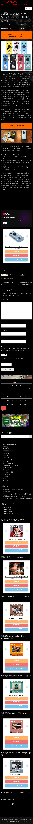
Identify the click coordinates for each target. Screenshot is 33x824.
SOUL (5, 461)
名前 (3, 322)
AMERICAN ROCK (8, 444)
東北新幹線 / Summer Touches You (13, 489)
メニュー (28, 8)
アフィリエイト (7, 467)
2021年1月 (6, 507)
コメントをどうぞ (22, 24)
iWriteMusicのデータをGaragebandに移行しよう (17, 494)
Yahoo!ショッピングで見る (16, 259)
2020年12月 (6, 509)
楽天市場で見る (16, 255)
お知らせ (5, 474)
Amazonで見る (16, 251)
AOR (4, 447)
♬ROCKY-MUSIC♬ (9, 2)
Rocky (14, 24)
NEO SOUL (6, 459)
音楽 (11, 278)
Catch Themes (24, 821)
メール (4, 330)
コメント (4, 299)
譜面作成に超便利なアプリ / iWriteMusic (14, 496)
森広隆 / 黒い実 (7, 492)
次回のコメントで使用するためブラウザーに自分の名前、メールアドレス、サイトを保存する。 (16, 349)
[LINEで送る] (4, 28)
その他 (5, 476)
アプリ (5, 470)
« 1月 (2, 411)
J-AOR (5, 455)
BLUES (5, 449)
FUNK (5, 453)
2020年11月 (6, 511)
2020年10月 (6, 513)
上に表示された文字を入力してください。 (13, 358)
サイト (3, 338)
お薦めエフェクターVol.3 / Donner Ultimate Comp (17, 498)
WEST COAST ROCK (9, 465)
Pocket (22, 28)
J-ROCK (5, 457)
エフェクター (6, 278)
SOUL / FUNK (7, 463)
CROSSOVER (7, 451)
